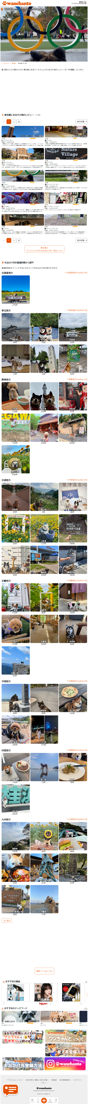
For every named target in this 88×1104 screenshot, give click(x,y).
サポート (44, 1083)
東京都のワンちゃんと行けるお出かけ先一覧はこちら (44, 249)
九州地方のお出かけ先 (78, 819)
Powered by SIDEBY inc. (44, 1094)
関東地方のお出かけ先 (78, 379)
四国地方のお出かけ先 (78, 750)
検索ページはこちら (44, 971)
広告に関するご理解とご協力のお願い (37, 1080)
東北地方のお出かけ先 (78, 310)
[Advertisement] (44, 92)
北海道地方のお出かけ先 (77, 272)
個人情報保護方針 (65, 1080)
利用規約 (54, 1080)
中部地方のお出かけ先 (78, 480)
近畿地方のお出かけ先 (78, 580)
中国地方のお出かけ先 (78, 681)
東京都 (13, 63)
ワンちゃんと (5, 63)
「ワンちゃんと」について (14, 1080)
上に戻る (6, 920)
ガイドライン (78, 1080)
